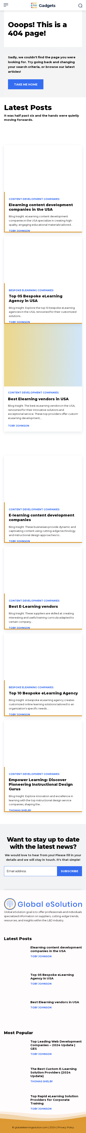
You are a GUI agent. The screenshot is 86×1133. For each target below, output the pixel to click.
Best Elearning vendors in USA (38, 399)
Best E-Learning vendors (33, 606)
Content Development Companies (34, 199)
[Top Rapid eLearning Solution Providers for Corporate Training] (15, 1105)
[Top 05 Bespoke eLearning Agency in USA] (43, 259)
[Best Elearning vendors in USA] (43, 378)
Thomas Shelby (20, 810)
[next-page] (75, 425)
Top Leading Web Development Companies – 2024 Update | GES (56, 1045)
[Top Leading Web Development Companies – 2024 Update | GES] (15, 1050)
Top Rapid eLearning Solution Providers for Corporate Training (54, 1099)
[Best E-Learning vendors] (43, 570)
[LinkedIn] (5, 926)
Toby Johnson (19, 230)
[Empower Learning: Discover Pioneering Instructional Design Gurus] (43, 743)
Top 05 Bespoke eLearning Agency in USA (35, 298)
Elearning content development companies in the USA (41, 207)
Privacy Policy (66, 1127)
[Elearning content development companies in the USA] (43, 168)
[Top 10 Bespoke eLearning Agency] (43, 657)
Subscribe (69, 871)
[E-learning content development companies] (43, 479)
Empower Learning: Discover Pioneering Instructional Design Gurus (41, 784)
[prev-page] (68, 425)
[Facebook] (12, 926)
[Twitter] (20, 926)
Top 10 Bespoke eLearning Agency (43, 693)
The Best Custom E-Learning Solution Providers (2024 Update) (53, 1072)
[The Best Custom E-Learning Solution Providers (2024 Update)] (15, 1077)
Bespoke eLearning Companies (31, 290)
